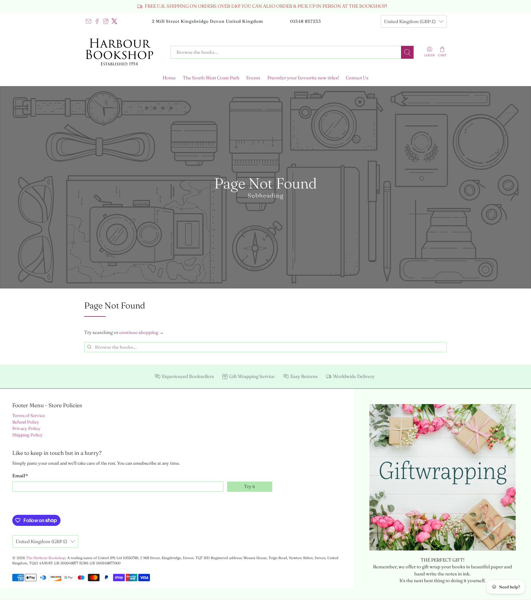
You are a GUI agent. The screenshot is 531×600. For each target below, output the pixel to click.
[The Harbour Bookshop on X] (114, 21)
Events (253, 78)
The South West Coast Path (211, 78)
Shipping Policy (27, 435)
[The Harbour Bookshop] (123, 52)
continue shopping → (141, 332)
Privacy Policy (26, 428)
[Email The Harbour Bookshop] (88, 21)
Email (20, 476)
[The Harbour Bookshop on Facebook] (97, 21)
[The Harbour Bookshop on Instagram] (105, 21)
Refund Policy (25, 422)
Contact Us (357, 78)
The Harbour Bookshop (45, 558)
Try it (249, 486)
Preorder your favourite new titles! (303, 78)
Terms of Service (28, 415)
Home (169, 78)
